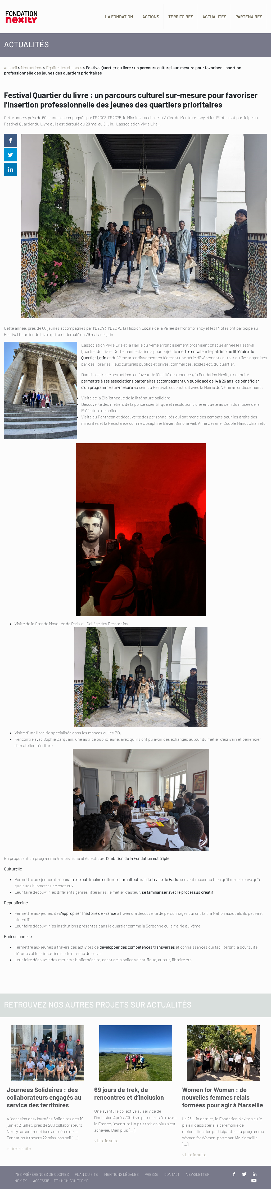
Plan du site (86, 1174)
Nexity (21, 1180)
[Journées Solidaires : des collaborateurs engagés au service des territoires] (48, 1053)
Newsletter (198, 1174)
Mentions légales (121, 1174)
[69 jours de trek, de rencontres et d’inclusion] (135, 1053)
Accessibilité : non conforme (61, 1180)
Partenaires (249, 16)
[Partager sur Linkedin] (10, 169)
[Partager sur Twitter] (10, 154)
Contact (172, 1174)
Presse (151, 1174)
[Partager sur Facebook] (10, 140)
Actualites (214, 16)
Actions (150, 16)
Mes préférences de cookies (42, 1174)
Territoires (180, 16)
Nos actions (31, 67)
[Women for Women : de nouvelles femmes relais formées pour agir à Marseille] (223, 1053)
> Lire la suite (19, 1148)
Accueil (10, 67)
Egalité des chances (64, 67)
